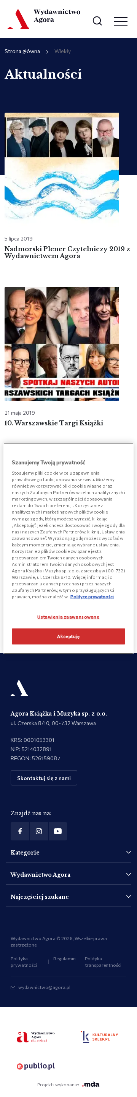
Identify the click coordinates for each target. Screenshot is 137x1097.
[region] (68, 548)
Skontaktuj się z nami (44, 778)
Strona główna (22, 51)
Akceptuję (68, 636)
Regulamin (64, 958)
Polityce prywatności (92, 596)
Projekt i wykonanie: (58, 1084)
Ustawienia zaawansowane (68, 616)
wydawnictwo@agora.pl (44, 987)
